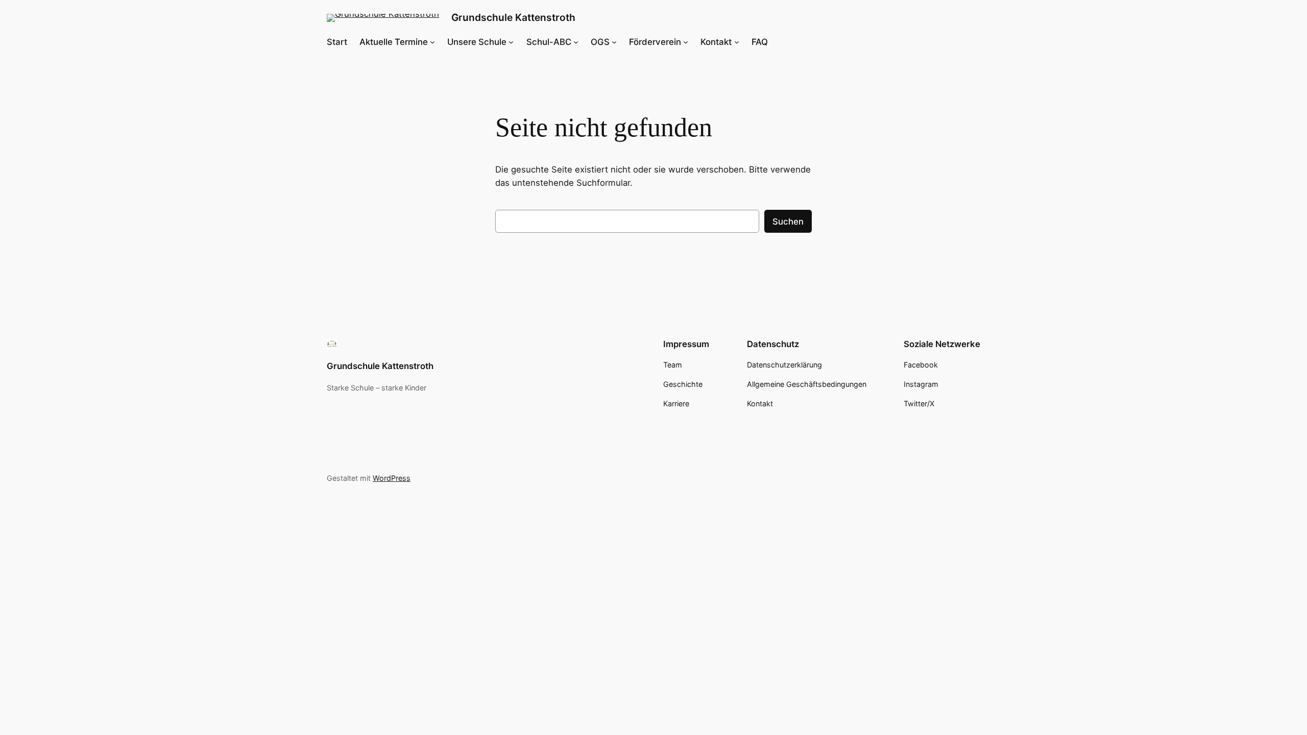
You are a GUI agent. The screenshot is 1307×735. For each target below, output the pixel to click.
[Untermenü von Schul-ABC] (575, 41)
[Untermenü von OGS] (614, 41)
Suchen (788, 221)
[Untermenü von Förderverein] (685, 41)
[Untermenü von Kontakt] (736, 41)
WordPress (391, 478)
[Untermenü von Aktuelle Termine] (432, 41)
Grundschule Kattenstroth (513, 17)
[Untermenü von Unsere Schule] (511, 41)
